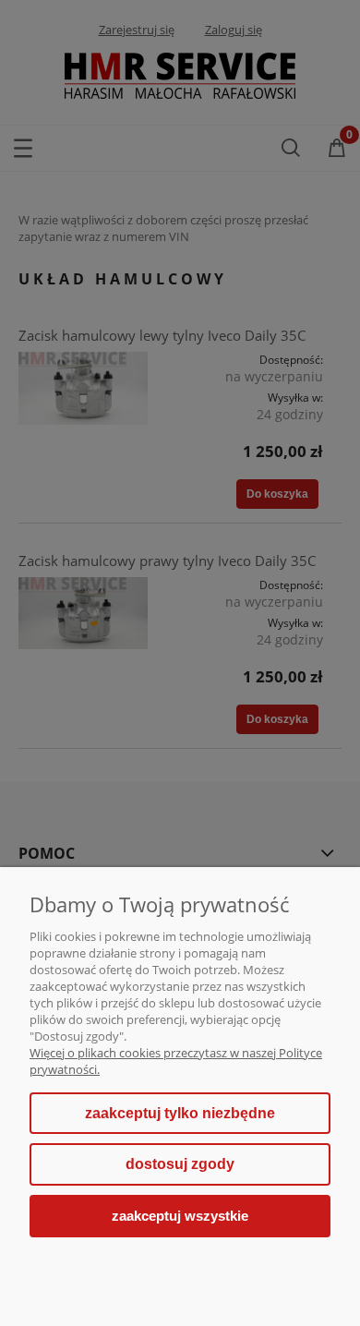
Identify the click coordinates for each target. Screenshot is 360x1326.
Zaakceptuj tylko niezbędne (180, 1113)
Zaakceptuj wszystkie (180, 1216)
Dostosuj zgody (180, 1164)
